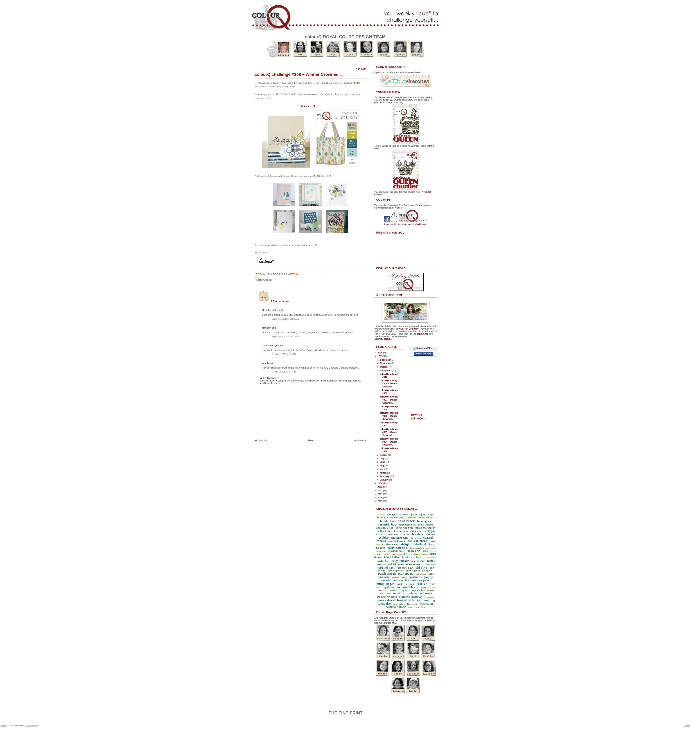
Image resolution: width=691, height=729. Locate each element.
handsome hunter (421, 554)
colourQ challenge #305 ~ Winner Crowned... (389, 432)
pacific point (413, 570)
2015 (380, 356)
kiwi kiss (408, 557)
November (385, 363)
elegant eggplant (416, 548)
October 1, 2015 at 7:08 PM (284, 354)
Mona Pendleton (270, 310)
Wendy (265, 363)
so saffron (399, 593)
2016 (380, 352)
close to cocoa (416, 538)
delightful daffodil (413, 544)
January (384, 480)
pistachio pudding (399, 577)
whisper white (412, 604)
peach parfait (387, 573)
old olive (421, 567)
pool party (415, 577)
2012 (380, 490)
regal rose (388, 587)
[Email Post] (299, 274)
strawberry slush (387, 596)
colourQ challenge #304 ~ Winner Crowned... (389, 442)
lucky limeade (400, 561)
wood (410, 607)
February (385, 476)
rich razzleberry (408, 587)
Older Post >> (360, 440)
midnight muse (395, 564)
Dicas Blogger (32, 725)
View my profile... (383, 339)
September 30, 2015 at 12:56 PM (286, 336)
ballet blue (412, 518)
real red (422, 584)
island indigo (391, 557)
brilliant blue (384, 531)
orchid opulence (396, 570)
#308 (356, 82)
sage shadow (418, 590)
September (386, 370)
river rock (382, 590)
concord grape (396, 541)
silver (388, 593)
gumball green (404, 554)
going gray (414, 550)
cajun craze (416, 531)
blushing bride (384, 527)
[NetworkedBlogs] (423, 348)
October (384, 367)
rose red (392, 590)
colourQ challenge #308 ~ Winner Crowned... (298, 74)
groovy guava (389, 554)
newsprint (431, 564)
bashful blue (387, 521)
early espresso (397, 547)
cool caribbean (417, 541)
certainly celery (413, 534)
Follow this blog (423, 354)
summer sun (429, 597)
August (384, 455)
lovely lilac (382, 561)
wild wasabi (426, 603)
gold (425, 550)
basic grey (424, 521)
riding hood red (428, 587)
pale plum (427, 570)
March (383, 473)
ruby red (404, 590)
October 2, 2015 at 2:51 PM (284, 372)
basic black (406, 521)
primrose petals (421, 580)
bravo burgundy (425, 527)
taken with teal (386, 600)
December (385, 360)
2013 (380, 487)
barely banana (425, 517)
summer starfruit (410, 596)
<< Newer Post (261, 440)
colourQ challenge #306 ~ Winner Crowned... (389, 416)
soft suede (426, 593)
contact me (422, 334)
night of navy (386, 567)
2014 (380, 483)
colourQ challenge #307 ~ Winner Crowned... (389, 400)
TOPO (687, 725)
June (383, 462)
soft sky (413, 593)
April (382, 469)
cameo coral (393, 534)
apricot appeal (418, 514)
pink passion (421, 574)
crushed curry (390, 544)
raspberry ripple (405, 584)
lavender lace (431, 558)
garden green (381, 551)
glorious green (396, 550)
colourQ (3, 725)
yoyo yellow (420, 607)
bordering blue (404, 527)
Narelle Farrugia (270, 345)
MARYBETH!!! (310, 106)
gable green (430, 548)
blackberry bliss (407, 524)
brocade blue (401, 531)
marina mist (418, 561)
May (382, 465)
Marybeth (266, 328)
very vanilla (398, 604)
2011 (380, 494)
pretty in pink (400, 580)
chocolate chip (399, 537)
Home (310, 440)
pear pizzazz (405, 573)
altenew (382, 515)
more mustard (414, 564)
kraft (420, 557)
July (382, 458)
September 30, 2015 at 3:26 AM (285, 319)
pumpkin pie (385, 584)
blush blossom (425, 524)
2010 (380, 497)
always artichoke (397, 514)
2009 (380, 501)
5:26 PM (290, 274)
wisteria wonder (396, 606)
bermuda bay (387, 524)
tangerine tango (408, 600)
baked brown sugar (396, 517)
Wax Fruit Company (408, 329)
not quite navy (405, 567)
